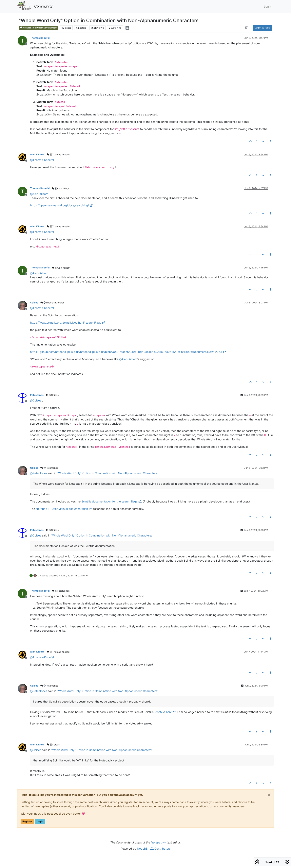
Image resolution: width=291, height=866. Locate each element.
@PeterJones (50, 467)
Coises (34, 302)
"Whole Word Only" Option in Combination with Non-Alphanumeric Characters (107, 473)
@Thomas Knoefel (59, 154)
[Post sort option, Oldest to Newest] (246, 27)
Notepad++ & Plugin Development (39, 27)
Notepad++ (158, 842)
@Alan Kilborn (62, 188)
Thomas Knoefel (39, 37)
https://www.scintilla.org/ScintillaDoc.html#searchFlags (65, 322)
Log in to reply (262, 27)
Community (43, 6)
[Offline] (24, 40)
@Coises (53, 395)
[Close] (269, 795)
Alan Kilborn (37, 154)
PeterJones (37, 395)
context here (163, 712)
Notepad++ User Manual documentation (62, 508)
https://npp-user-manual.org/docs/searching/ (59, 205)
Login (40, 821)
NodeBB (142, 848)
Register (27, 821)
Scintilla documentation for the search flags (109, 501)
